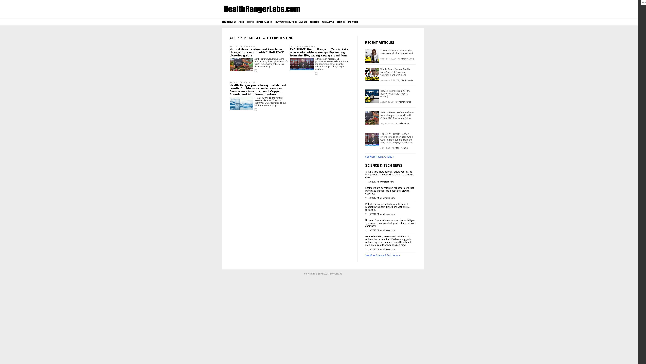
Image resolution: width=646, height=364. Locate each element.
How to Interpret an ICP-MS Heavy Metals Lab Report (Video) (395, 93)
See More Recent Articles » (379, 156)
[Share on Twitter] (256, 70)
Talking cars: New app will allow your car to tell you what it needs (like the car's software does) (389, 174)
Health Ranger (264, 22)
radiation (353, 22)
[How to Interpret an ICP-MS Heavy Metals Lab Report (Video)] (372, 96)
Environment (229, 22)
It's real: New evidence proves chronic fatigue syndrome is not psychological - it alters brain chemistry (390, 223)
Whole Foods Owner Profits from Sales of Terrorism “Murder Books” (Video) (395, 72)
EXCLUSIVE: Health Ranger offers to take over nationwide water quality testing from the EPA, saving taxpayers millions (319, 52)
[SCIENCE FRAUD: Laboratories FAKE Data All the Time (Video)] (372, 56)
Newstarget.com (386, 182)
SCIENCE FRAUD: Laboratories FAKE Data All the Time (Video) (396, 52)
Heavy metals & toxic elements (291, 22)
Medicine (314, 22)
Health (250, 22)
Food (241, 22)
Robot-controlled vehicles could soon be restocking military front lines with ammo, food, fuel (387, 207)
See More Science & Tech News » (382, 255)
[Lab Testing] (261, 13)
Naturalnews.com (386, 198)
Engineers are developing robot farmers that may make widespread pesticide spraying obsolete (389, 191)
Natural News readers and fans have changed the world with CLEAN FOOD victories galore (257, 52)
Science (341, 22)
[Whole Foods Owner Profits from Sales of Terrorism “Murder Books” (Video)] (372, 74)
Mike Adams (328, 22)
